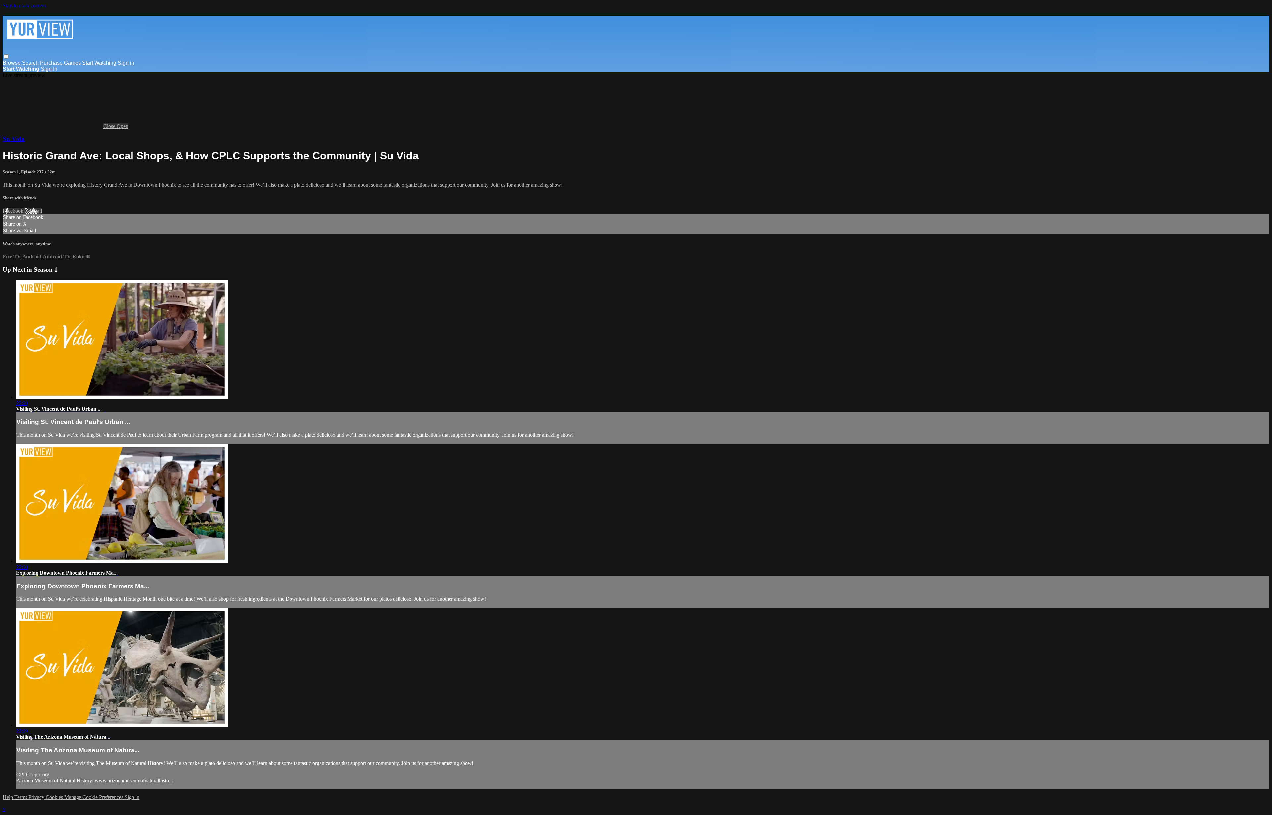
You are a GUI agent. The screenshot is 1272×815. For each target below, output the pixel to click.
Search (31, 63)
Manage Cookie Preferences (94, 797)
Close (110, 126)
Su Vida (14, 139)
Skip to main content (24, 5)
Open (122, 126)
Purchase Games (60, 63)
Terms (21, 797)
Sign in (126, 63)
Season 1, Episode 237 (24, 171)
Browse (12, 63)
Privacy (37, 797)
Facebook (14, 211)
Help (8, 797)
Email (36, 211)
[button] (6, 56)
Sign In (49, 69)
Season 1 (46, 269)
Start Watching (100, 63)
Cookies (55, 797)
